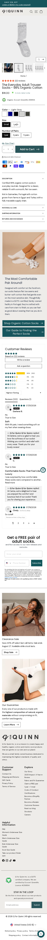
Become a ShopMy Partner (32, 797)
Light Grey (21, 114)
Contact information (30, 935)
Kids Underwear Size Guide (10, 845)
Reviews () (11, 399)
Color (12, 109)
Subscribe (36, 563)
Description (7, 179)
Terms (15, 577)
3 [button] (23, 523)
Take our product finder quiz (11, 854)
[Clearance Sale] (23, 614)
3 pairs (16, 135)
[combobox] (8, 563)
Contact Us (6, 774)
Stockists (28, 811)
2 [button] (18, 523)
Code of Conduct (31, 790)
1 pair (6, 135)
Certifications (29, 793)
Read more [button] (10, 482)
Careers (27, 815)
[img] (19, 405)
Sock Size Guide (8, 850)
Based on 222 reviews (15, 356)
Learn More (9, 724)
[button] (8, 81)
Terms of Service (8, 786)
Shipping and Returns (10, 777)
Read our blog (30, 808)
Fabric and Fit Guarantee (34, 781)
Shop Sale (9, 652)
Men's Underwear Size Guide (10, 839)
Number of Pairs (10, 130)
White (4, 114)
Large (15, 124)
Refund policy (10, 931)
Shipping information (11, 213)
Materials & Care (9, 208)
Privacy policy (22, 931)
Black (16, 114)
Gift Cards (6, 780)
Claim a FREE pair (31, 784)
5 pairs (26, 135)
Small (6, 124)
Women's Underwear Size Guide (12, 833)
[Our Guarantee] (23, 680)
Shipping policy (15, 935)
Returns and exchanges (12, 219)
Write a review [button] (23, 360)
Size (4, 120)
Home (22, 76)
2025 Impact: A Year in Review (33, 776)
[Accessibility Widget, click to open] (43, 470)
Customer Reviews (31, 805)
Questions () (25, 399)
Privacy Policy (8, 577)
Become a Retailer (31, 802)
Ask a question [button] (23, 366)
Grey (27, 114)
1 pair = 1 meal (29, 787)
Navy (10, 114)
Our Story (28, 772)
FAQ (3, 829)
